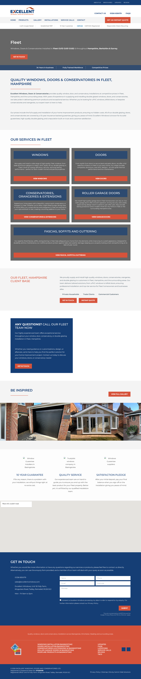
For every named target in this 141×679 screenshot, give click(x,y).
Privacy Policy (109, 615)
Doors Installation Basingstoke (53, 646)
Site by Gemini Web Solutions (119, 672)
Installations (51, 20)
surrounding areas (106, 634)
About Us (97, 2)
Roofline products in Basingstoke (54, 652)
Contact (81, 20)
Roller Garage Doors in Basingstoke (55, 650)
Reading (93, 634)
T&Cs (100, 654)
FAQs (128, 13)
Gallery (38, 20)
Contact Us (100, 13)
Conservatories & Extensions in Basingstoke (59, 648)
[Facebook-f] (124, 649)
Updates (118, 2)
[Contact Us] (100, 8)
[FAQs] (128, 8)
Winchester (85, 634)
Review (126, 2)
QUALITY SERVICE (70, 474)
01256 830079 (116, 13)
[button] (2, 422)
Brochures (107, 2)
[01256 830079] (115, 8)
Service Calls (67, 20)
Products (23, 20)
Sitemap (105, 672)
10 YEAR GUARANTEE (29, 474)
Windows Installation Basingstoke (54, 644)
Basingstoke (76, 634)
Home (13, 20)
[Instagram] (128, 649)
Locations (103, 648)
